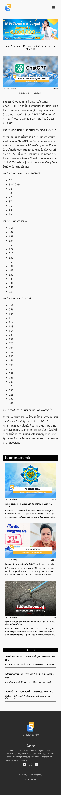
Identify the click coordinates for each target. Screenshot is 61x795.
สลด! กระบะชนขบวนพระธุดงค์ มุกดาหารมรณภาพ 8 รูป (30, 658)
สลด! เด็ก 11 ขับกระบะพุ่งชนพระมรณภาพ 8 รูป (29, 692)
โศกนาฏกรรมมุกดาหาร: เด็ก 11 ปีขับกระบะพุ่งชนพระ (29, 676)
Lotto (55, 88)
